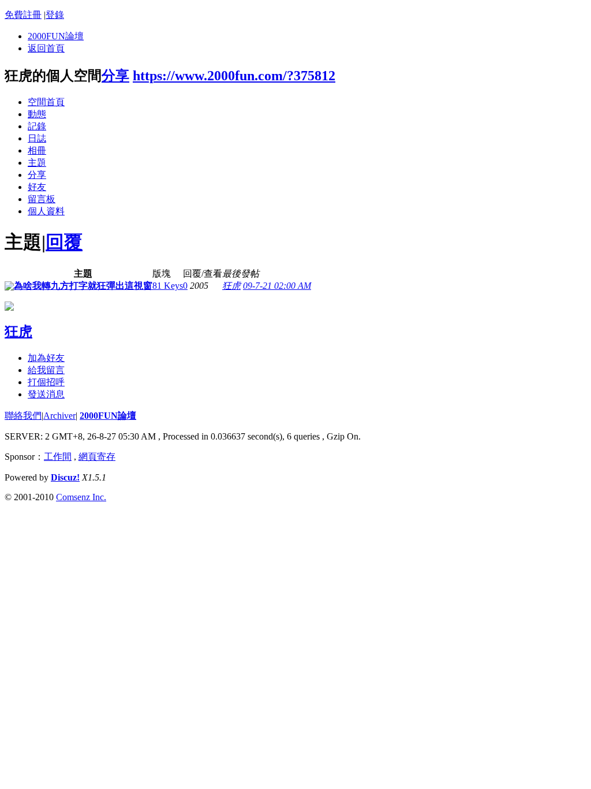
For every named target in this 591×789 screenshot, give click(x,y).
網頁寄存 (96, 457)
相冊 (37, 150)
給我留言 (46, 370)
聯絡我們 (23, 415)
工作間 (58, 457)
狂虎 (231, 286)
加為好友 (46, 358)
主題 (37, 163)
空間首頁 (46, 102)
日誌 (37, 138)
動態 (37, 114)
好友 (37, 187)
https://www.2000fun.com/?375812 (234, 75)
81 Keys (167, 286)
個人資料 (46, 211)
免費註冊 (23, 15)
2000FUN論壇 (56, 36)
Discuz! (65, 477)
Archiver (59, 415)
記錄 (37, 126)
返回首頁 (46, 48)
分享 (115, 75)
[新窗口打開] (9, 287)
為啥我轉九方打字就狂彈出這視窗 (83, 286)
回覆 (64, 242)
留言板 (41, 199)
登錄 (55, 15)
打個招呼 (46, 382)
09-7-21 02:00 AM (277, 286)
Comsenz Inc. (81, 497)
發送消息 (46, 394)
